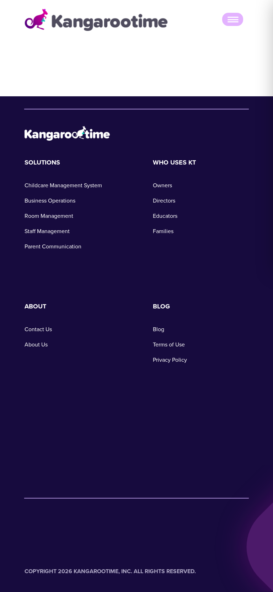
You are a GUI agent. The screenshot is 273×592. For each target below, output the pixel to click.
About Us (36, 344)
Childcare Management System (63, 185)
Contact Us (38, 329)
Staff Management (47, 231)
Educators (165, 216)
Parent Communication (53, 246)
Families (163, 231)
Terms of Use (169, 344)
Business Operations (50, 201)
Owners (162, 185)
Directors (164, 201)
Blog (158, 329)
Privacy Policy (170, 360)
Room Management (49, 216)
